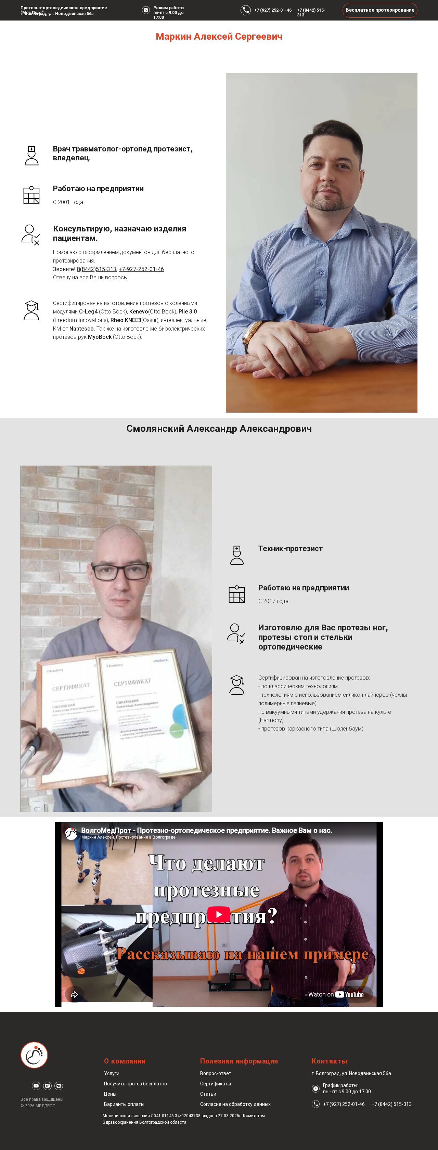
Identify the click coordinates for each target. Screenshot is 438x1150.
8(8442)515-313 (96, 269)
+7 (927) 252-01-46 (273, 10)
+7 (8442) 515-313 (392, 1104)
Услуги (111, 1073)
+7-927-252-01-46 (141, 269)
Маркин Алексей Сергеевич (219, 36)
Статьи (208, 1094)
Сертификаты (215, 1083)
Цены (110, 1094)
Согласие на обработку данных (235, 1104)
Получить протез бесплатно (135, 1083)
